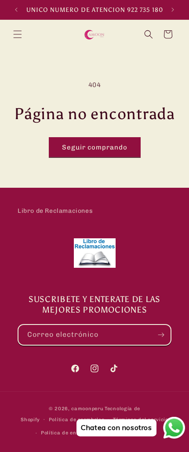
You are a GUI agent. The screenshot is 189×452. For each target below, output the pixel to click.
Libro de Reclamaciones (55, 211)
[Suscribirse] (161, 335)
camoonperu (87, 409)
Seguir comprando (94, 147)
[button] (17, 34)
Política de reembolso (77, 420)
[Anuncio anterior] (16, 9)
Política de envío (62, 433)
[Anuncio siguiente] (172, 9)
